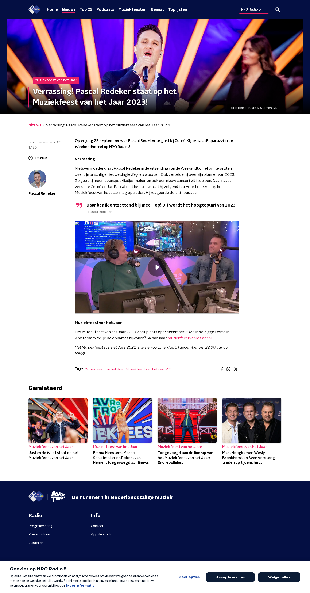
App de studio (101, 534)
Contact (97, 526)
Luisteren (35, 542)
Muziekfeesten (132, 10)
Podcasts (105, 10)
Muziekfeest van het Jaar (104, 369)
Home (52, 10)
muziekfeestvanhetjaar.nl (190, 338)
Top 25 (86, 10)
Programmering (40, 526)
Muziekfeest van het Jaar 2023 (150, 369)
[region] (157, 267)
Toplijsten (177, 10)
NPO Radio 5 (251, 9)
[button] (277, 10)
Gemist (157, 10)
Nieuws (68, 10)
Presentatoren (39, 534)
